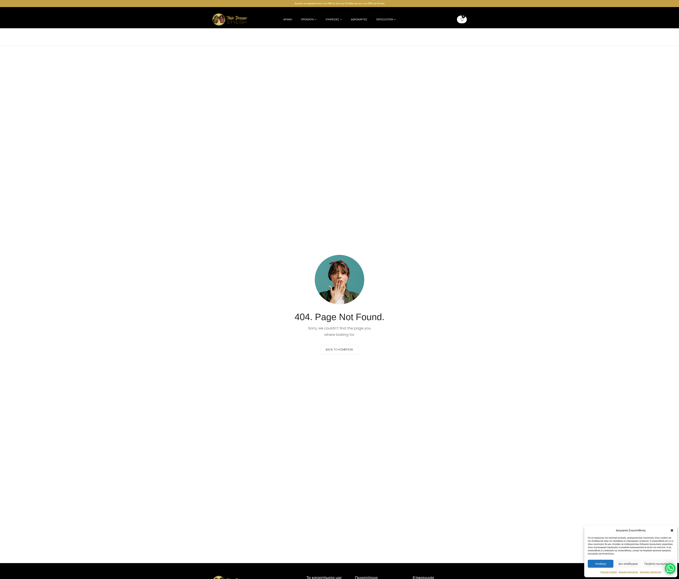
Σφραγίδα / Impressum (650, 572)
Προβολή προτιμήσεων (658, 564)
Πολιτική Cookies (608, 572)
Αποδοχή (600, 564)
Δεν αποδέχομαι (628, 564)
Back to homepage (339, 349)
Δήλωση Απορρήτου (628, 572)
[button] (672, 530)
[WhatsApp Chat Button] (670, 568)
